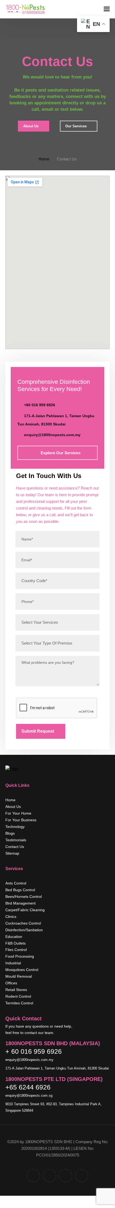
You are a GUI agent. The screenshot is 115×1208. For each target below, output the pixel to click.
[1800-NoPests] (25, 9)
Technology (15, 826)
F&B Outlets (15, 943)
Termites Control (19, 1003)
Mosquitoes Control (21, 970)
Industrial (13, 963)
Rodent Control (18, 996)
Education (13, 936)
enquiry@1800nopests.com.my (52, 435)
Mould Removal (18, 976)
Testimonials (15, 840)
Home (44, 159)
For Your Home (18, 813)
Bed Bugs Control (20, 890)
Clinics (10, 916)
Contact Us (14, 846)
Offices (11, 983)
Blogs (10, 833)
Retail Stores (16, 990)
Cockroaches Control (23, 923)
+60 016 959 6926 (39, 405)
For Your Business (20, 820)
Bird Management (20, 903)
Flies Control (16, 950)
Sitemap (12, 853)
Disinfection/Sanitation (24, 930)
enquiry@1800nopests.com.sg (29, 1095)
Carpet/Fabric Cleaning (25, 910)
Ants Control (15, 883)
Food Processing (19, 956)
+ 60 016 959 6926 (33, 1051)
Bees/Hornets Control (23, 896)
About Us (13, 806)
